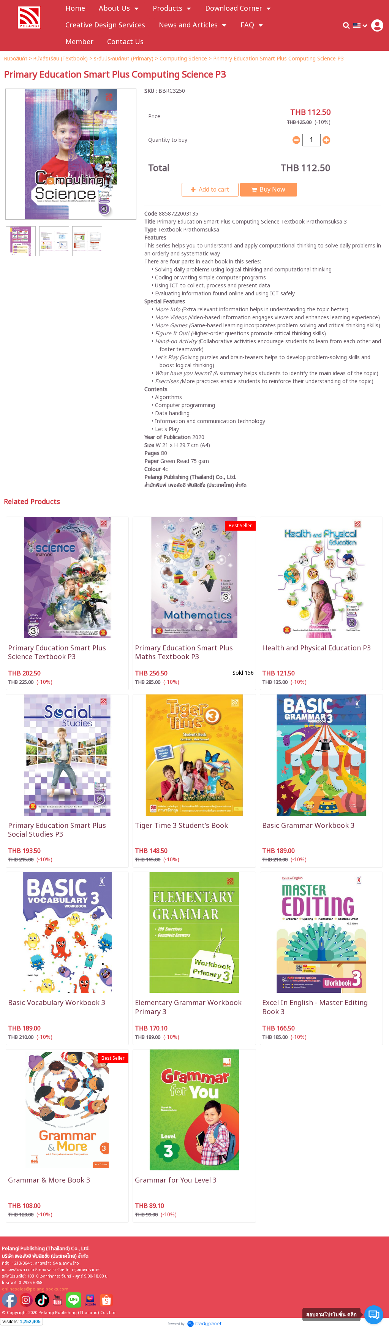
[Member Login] (377, 25)
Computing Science (183, 59)
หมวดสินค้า (15, 59)
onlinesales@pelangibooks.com (35, 1289)
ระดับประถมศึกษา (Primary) (123, 59)
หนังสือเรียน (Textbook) (60, 59)
